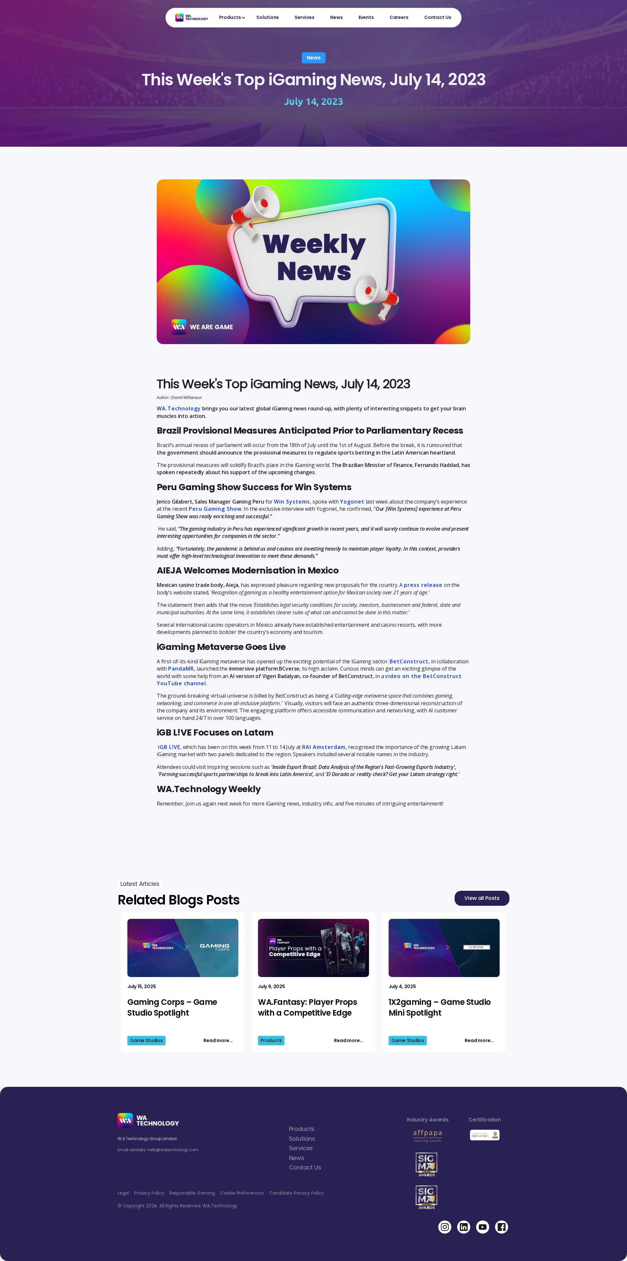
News (336, 17)
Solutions (267, 17)
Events (366, 17)
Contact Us (437, 17)
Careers (399, 17)
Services (304, 17)
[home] (188, 17)
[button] (230, 17)
